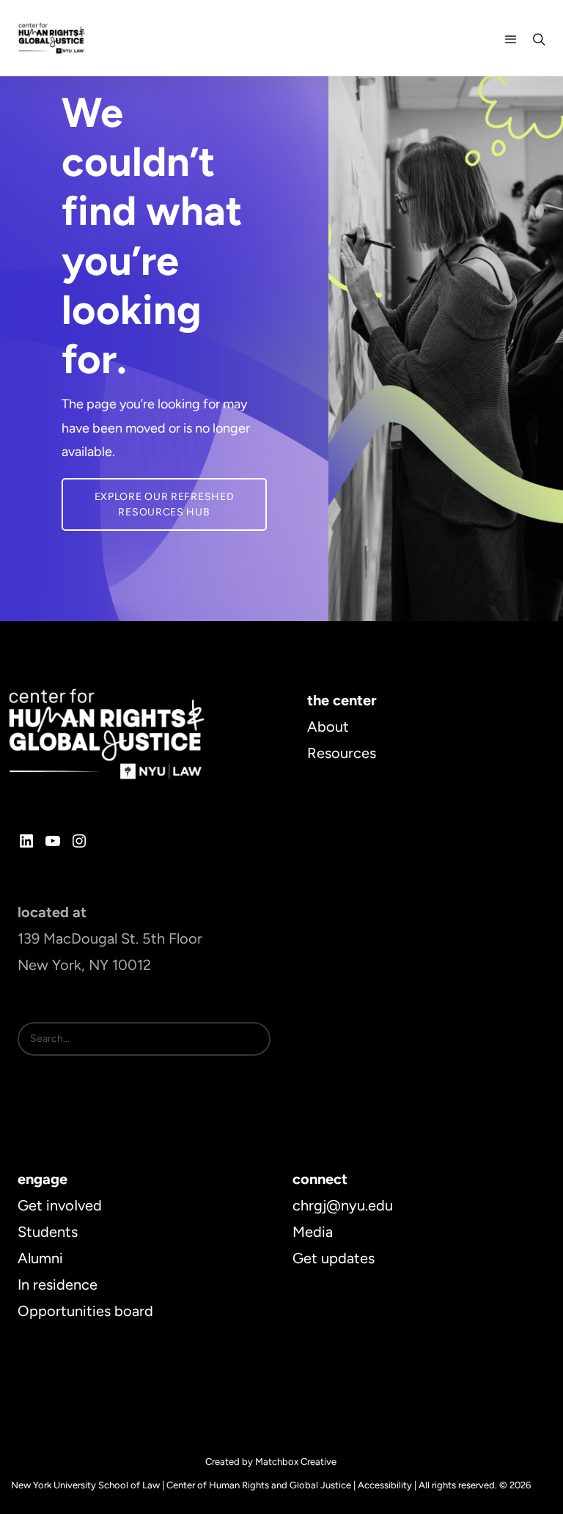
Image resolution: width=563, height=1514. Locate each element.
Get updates (333, 1258)
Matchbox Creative (295, 1461)
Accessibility (385, 1485)
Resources (341, 753)
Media (312, 1232)
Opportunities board (85, 1311)
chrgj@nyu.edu (342, 1205)
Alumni (40, 1258)
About (328, 726)
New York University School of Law (85, 1485)
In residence (57, 1284)
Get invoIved (60, 1205)
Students (48, 1232)
